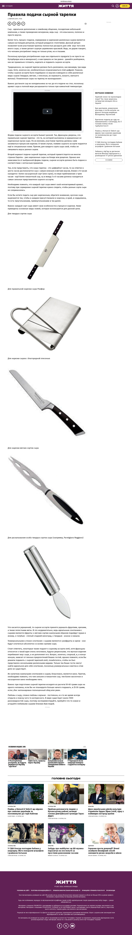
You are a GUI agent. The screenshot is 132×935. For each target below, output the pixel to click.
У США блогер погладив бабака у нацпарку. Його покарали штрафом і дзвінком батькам (108, 144)
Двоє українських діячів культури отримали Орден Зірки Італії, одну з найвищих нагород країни (106, 811)
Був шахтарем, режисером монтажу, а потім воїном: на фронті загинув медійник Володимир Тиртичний (107, 111)
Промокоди (110, 890)
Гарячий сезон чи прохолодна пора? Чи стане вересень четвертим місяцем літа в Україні (108, 100)
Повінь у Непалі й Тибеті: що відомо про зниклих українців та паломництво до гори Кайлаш (108, 134)
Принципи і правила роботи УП (93, 890)
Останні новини (104, 93)
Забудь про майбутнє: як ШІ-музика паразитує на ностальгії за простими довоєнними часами (66, 850)
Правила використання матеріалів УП (66, 890)
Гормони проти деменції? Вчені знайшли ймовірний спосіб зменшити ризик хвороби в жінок (104, 850)
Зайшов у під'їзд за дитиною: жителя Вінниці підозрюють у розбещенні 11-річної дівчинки (108, 153)
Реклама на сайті (23, 890)
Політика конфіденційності (41, 890)
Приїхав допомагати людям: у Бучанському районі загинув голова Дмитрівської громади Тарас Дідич (66, 812)
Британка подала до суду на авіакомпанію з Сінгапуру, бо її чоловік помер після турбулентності (108, 122)
